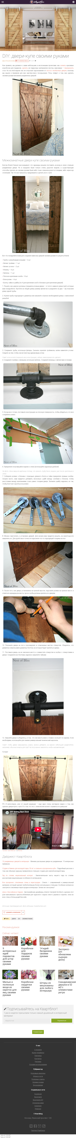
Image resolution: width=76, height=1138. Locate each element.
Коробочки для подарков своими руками (27, 953)
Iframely (20, 850)
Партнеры (38, 1056)
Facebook (38, 1094)
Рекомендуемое (10, 927)
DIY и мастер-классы (22, 60)
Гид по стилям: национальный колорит (17, 875)
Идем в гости (38, 1076)
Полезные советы (38, 1079)
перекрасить (69, 68)
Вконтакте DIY (38, 1100)
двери (14, 918)
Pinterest (38, 1109)
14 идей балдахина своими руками (46, 952)
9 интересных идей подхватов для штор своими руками (9, 956)
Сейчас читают (10, 933)
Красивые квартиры (38, 1073)
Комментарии (38, 1032)
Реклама (38, 1062)
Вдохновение (38, 1085)
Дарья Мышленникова (8, 61)
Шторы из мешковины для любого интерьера (46, 987)
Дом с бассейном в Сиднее (12, 892)
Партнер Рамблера (38, 1130)
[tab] (38, 2)
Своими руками (38, 1082)
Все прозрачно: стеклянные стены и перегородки (21, 882)
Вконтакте (38, 1097)
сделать (25, 68)
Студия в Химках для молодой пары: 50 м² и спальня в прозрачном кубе (29, 868)
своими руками (27, 918)
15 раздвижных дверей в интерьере (15, 861)
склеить (63, 65)
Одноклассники (38, 1103)
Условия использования (38, 1064)
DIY (19, 918)
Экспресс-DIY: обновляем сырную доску (64, 954)
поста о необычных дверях (57, 71)
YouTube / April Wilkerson (9, 850)
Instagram (38, 1106)
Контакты (38, 1059)
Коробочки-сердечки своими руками (27, 986)
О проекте (38, 1050)
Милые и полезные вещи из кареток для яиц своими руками (10, 988)
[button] (74, 2)
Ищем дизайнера (38, 1053)
